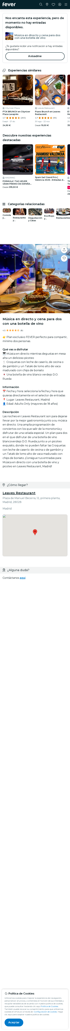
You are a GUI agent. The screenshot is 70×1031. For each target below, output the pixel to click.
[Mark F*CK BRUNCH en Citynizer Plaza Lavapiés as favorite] (29, 78)
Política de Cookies (49, 1006)
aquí (22, 577)
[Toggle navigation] (65, 4)
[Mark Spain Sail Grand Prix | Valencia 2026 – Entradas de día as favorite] (61, 148)
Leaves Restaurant (19, 493)
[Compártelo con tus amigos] (64, 250)
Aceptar (14, 1022)
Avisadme (35, 56)
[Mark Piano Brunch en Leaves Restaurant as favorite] (61, 78)
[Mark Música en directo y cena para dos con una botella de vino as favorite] (64, 258)
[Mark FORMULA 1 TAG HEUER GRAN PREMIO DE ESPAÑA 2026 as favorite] (29, 148)
